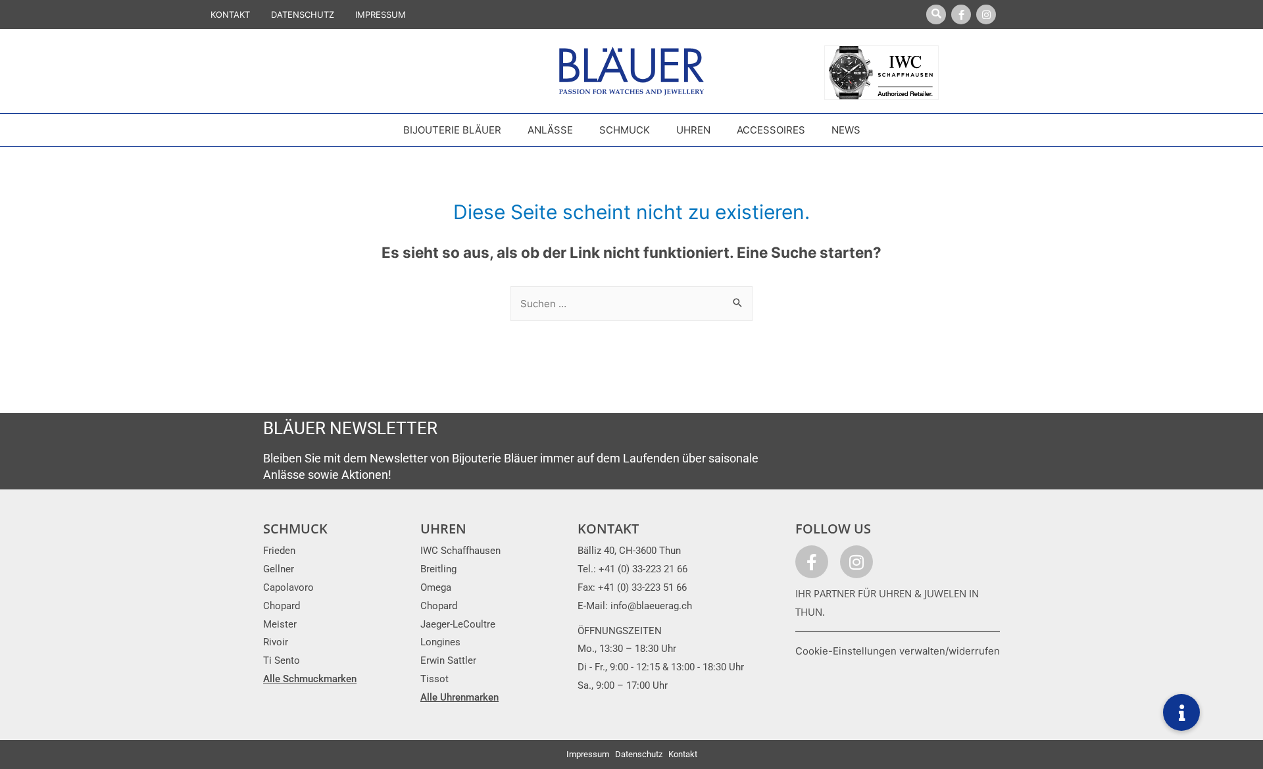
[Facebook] (961, 14)
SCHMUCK (295, 528)
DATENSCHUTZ (302, 14)
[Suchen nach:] (631, 303)
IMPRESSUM (380, 14)
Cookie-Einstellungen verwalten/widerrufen (897, 651)
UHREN (443, 528)
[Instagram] (986, 14)
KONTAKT (230, 14)
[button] (1181, 712)
